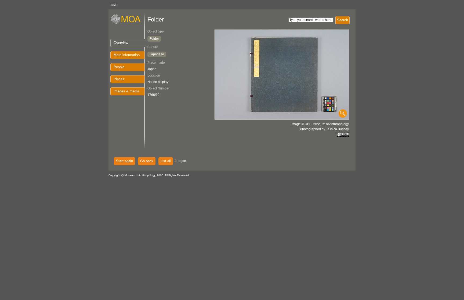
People (119, 67)
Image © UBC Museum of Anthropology (320, 124)
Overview (121, 43)
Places (119, 79)
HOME (113, 5)
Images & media (126, 91)
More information (127, 55)
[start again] (127, 23)
